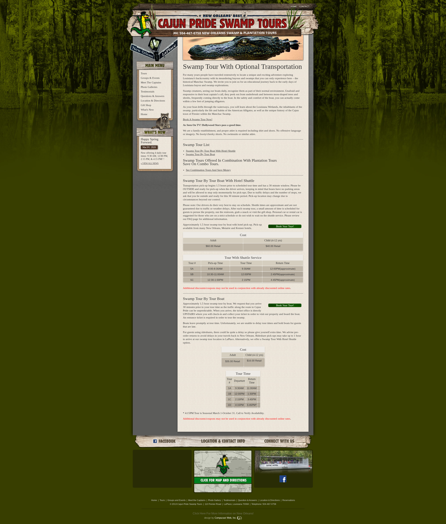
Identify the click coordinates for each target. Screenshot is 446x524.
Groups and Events (176, 500)
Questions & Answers (152, 96)
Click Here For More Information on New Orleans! (223, 513)
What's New (147, 109)
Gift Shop (146, 105)
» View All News (150, 163)
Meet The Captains (151, 82)
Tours (144, 73)
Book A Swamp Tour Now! (197, 119)
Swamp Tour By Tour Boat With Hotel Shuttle (211, 150)
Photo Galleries (149, 87)
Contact (304, 6)
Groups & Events (150, 78)
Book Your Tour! (285, 226)
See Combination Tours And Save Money (208, 170)
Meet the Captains (196, 500)
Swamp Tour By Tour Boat (200, 154)
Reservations (288, 500)
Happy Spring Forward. (149, 141)
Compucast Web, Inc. (226, 518)
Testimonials (147, 91)
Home (294, 6)
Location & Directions (153, 100)
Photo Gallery (214, 500)
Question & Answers (247, 500)
